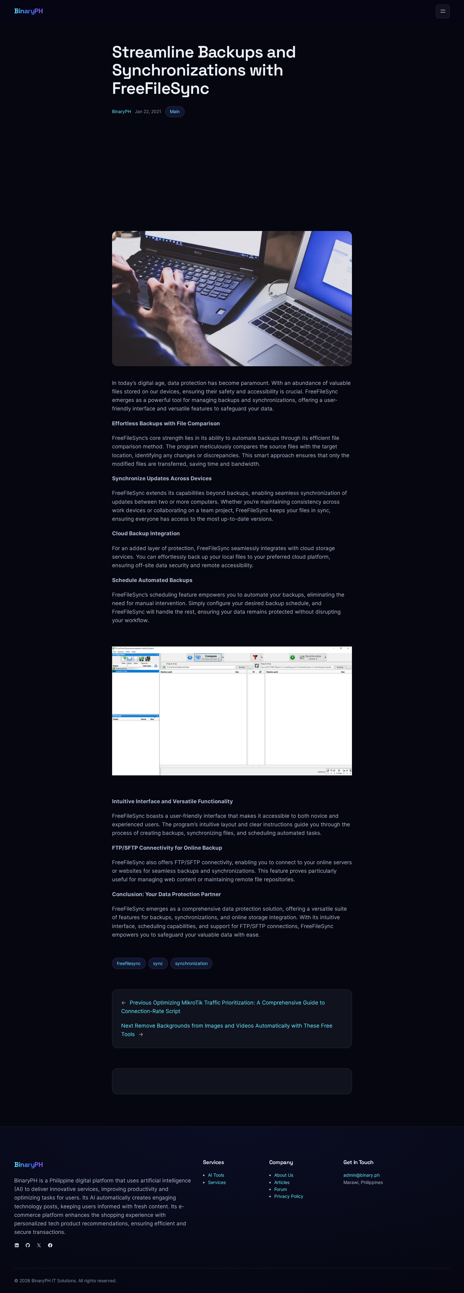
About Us (283, 1175)
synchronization (191, 963)
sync (158, 963)
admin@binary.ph (361, 1175)
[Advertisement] (232, 174)
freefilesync (129, 963)
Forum (280, 1189)
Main (175, 111)
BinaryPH (28, 11)
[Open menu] (443, 11)
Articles (281, 1182)
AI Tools (216, 1175)
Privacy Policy (288, 1196)
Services (217, 1182)
